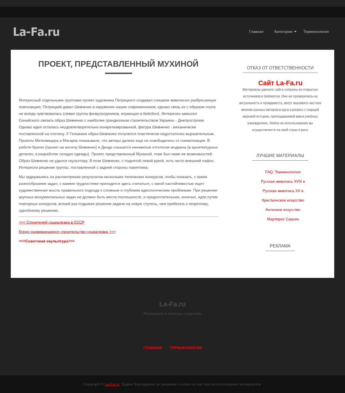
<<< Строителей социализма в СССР (51, 222)
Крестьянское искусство (283, 200)
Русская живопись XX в (283, 191)
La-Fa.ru (112, 384)
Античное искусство (282, 209)
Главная (256, 31)
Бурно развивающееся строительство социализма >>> (67, 231)
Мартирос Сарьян (283, 219)
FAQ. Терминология (283, 172)
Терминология (316, 31)
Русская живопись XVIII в (283, 181)
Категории (283, 31)
